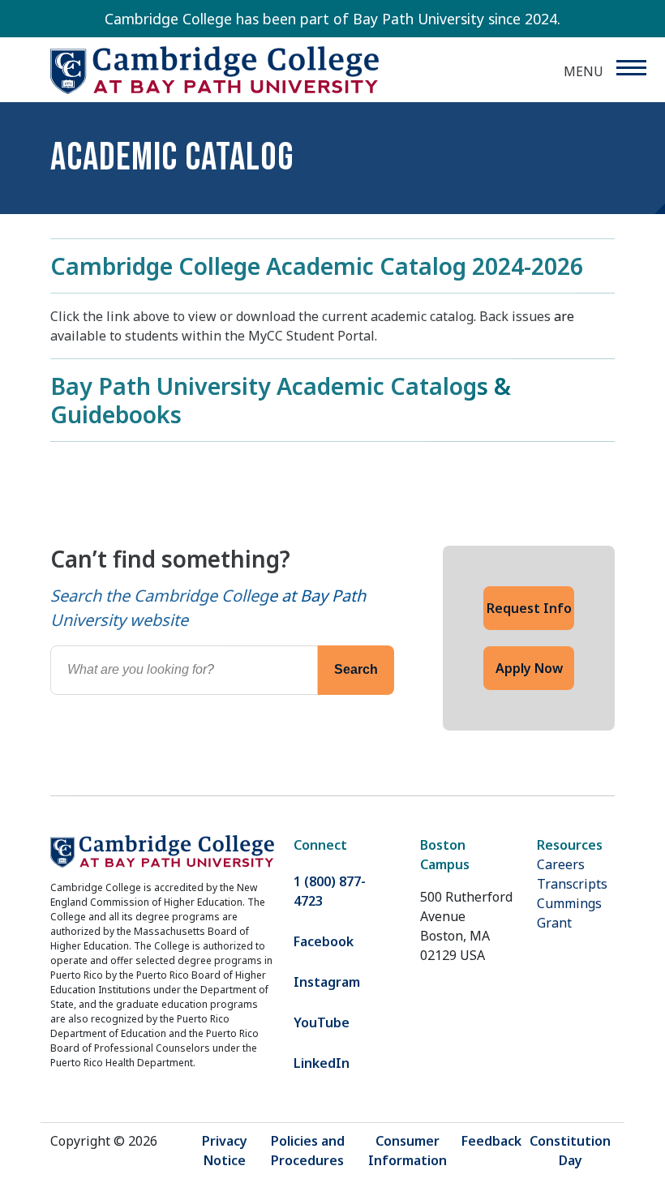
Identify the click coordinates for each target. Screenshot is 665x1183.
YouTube (322, 1022)
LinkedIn (322, 1063)
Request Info (529, 608)
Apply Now (529, 668)
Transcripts (572, 884)
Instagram (327, 982)
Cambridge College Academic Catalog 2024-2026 (316, 265)
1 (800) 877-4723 (330, 891)
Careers (561, 864)
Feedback (491, 1141)
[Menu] (630, 67)
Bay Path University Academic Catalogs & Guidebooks (280, 399)
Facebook (324, 941)
